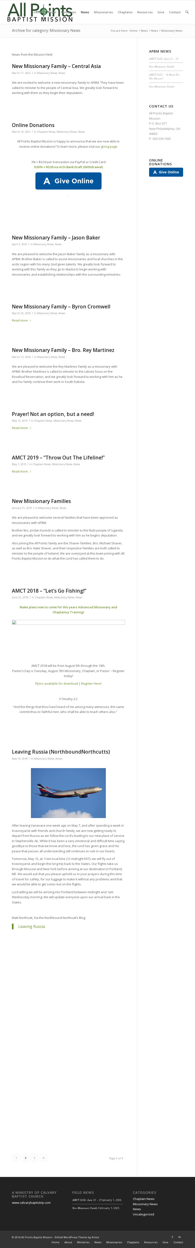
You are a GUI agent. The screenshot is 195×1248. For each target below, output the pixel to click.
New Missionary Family (161, 66)
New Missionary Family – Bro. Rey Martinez (63, 350)
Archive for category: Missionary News (46, 30)
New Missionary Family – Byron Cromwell (61, 306)
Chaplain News (46, 131)
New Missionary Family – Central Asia (56, 66)
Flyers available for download (56, 683)
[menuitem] (38, 12)
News (61, 73)
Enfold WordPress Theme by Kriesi (77, 1237)
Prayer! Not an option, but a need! (53, 414)
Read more (20, 320)
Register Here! (91, 683)
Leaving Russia (31, 926)
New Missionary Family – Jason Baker (56, 237)
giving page (109, 146)
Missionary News (47, 73)
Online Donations (33, 125)
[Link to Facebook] (172, 1237)
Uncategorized (143, 1214)
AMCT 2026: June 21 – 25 (164, 58)
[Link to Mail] (179, 1237)
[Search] (187, 12)
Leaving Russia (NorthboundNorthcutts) (61, 751)
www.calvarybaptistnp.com (31, 1202)
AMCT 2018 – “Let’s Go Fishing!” (49, 590)
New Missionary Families (41, 501)
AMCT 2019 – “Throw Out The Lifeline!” (58, 457)
